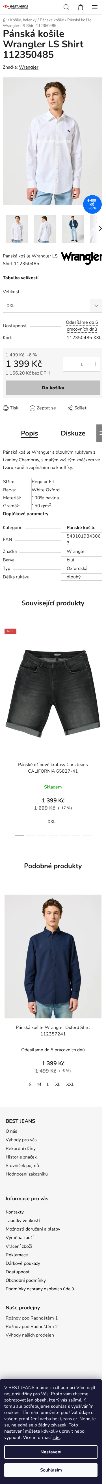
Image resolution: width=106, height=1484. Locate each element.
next (100, 675)
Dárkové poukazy (23, 1263)
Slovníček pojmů (22, 1165)
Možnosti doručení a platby (33, 1229)
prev (5, 675)
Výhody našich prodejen (30, 1335)
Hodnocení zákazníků (27, 1174)
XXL (51, 822)
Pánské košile (81, 528)
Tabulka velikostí (20, 278)
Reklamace (17, 1255)
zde (56, 1437)
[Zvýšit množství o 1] (96, 364)
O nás (11, 1131)
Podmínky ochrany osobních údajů (40, 1289)
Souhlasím (51, 1470)
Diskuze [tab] (73, 433)
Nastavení (50, 1452)
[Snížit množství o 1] (67, 364)
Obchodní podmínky (26, 1280)
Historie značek (21, 1157)
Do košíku (53, 388)
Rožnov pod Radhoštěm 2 (32, 1327)
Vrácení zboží (19, 1246)
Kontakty (15, 1212)
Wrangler (28, 67)
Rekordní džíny (21, 1148)
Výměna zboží (20, 1237)
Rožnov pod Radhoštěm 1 (32, 1318)
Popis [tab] (29, 433)
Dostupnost (18, 1272)
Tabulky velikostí (23, 1220)
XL (57, 1084)
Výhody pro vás (21, 1140)
